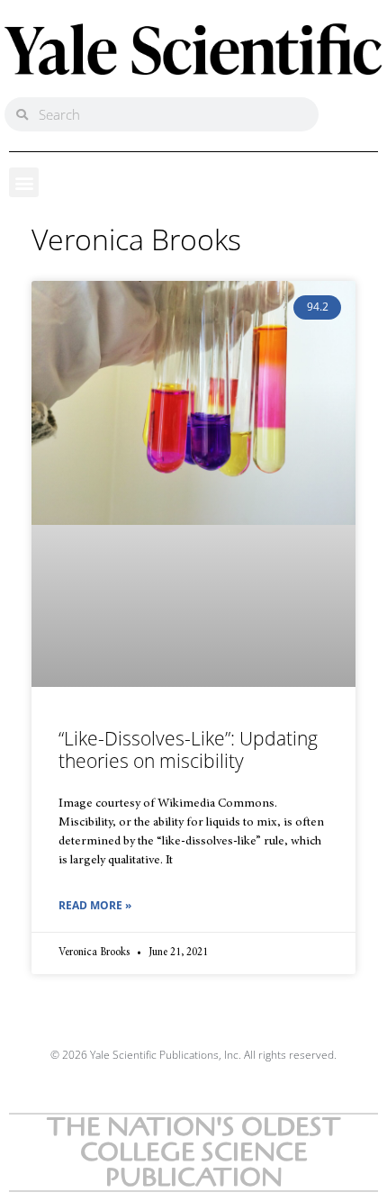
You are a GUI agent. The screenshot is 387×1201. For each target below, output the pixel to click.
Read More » (94, 905)
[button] (24, 182)
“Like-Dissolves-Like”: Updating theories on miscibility (188, 749)
